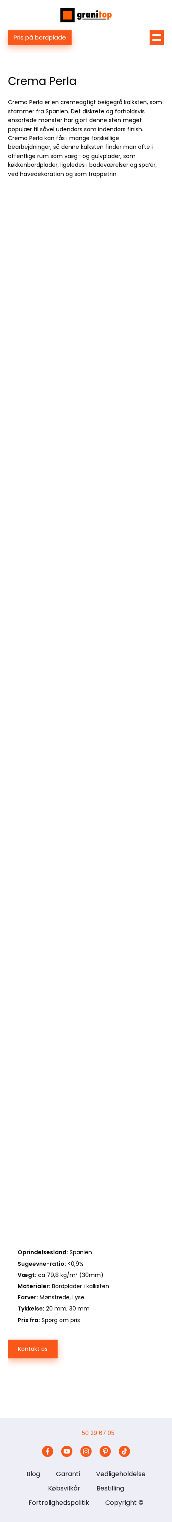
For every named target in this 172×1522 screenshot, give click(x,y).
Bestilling (110, 1488)
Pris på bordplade (40, 37)
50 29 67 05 (98, 1433)
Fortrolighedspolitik (58, 1502)
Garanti (68, 1474)
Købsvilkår (64, 1488)
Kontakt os (33, 1349)
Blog (33, 1474)
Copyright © (124, 1502)
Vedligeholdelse (121, 1474)
